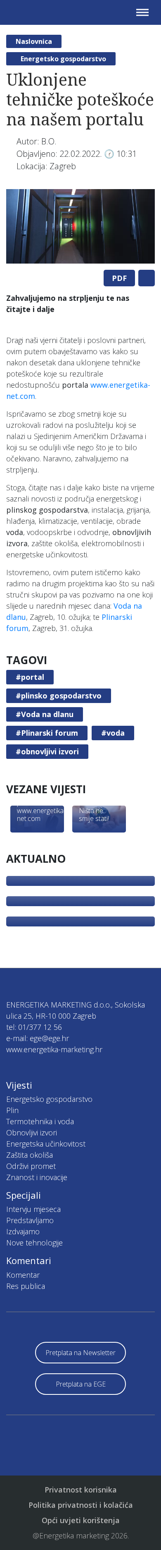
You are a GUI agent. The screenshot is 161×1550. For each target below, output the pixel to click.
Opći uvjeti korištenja (81, 1520)
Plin (12, 1110)
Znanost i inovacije (36, 1177)
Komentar (23, 1275)
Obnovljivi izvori (31, 1132)
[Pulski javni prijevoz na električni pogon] (80, 901)
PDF (119, 278)
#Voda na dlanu (44, 714)
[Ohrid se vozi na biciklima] (80, 881)
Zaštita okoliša (29, 1155)
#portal (30, 677)
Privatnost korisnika (81, 1490)
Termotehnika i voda (40, 1121)
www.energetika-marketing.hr (54, 1049)
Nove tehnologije (34, 1243)
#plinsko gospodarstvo (59, 696)
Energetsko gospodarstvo (63, 58)
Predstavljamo (30, 1220)
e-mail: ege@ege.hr (37, 1038)
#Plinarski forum (47, 733)
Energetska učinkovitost (45, 1144)
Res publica (25, 1286)
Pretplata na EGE (81, 1384)
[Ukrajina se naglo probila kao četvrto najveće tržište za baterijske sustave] (80, 921)
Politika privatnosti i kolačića (80, 1505)
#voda (113, 733)
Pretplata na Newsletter (80, 1352)
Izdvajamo (23, 1231)
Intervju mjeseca (33, 1209)
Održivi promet (31, 1166)
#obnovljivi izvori (47, 751)
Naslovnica (34, 41)
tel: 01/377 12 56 (34, 1027)
